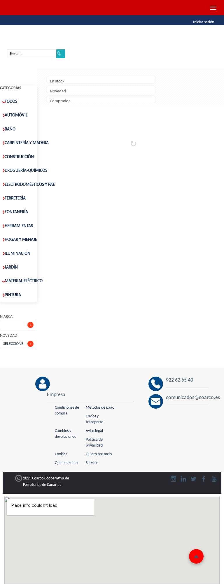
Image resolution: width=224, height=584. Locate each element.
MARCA (6, 317)
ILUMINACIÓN (17, 254)
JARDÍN (11, 267)
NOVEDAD (8, 336)
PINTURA (13, 295)
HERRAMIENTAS (19, 226)
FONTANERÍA (16, 212)
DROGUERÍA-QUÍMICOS (26, 171)
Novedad (58, 91)
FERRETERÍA (15, 198)
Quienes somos (67, 463)
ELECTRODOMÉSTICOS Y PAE (30, 185)
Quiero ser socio (99, 454)
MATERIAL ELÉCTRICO (24, 281)
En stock (57, 81)
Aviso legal (94, 431)
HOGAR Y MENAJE (21, 240)
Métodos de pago (100, 407)
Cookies (61, 454)
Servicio (92, 463)
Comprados (60, 101)
